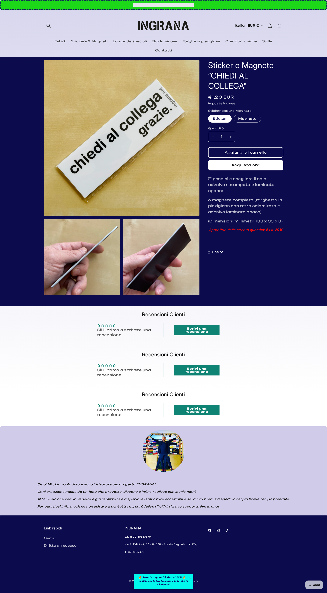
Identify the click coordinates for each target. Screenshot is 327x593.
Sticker (220, 119)
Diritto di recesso (60, 545)
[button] (49, 25)
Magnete (247, 119)
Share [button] (217, 252)
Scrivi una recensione (196, 329)
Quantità (216, 128)
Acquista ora (245, 165)
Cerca (50, 538)
